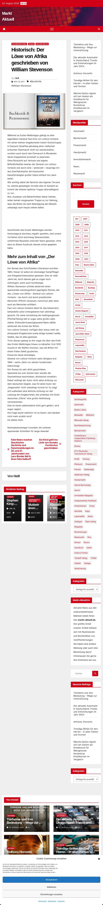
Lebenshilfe (79, 345)
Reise (89, 357)
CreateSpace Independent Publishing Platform (84, 438)
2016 (77, 248)
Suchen (77, 185)
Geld (77, 299)
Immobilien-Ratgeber (83, 495)
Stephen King (80, 368)
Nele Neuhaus (80, 351)
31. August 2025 (16, 827)
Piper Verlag (90, 521)
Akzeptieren (51, 879)
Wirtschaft (79, 380)
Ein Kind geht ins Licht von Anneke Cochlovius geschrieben (48, 443)
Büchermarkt (80, 138)
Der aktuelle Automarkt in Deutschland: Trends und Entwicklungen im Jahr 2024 (75, 822)
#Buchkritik (35, 81)
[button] (99, 858)
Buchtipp (91, 288)
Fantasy (86, 459)
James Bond (80, 322)
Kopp (87, 511)
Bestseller (79, 271)
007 (76, 219)
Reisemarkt (79, 173)
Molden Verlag (42, 44)
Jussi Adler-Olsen (82, 334)
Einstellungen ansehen (51, 894)
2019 (86, 253)
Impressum (61, 901)
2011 (86, 230)
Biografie (90, 282)
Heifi (17, 78)
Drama (31, 44)
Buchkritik (79, 288)
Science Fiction (81, 553)
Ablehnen (51, 887)
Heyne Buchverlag (82, 485)
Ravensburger (80, 532)
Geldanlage (89, 469)
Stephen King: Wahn (12, 504)
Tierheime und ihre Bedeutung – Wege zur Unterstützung (85, 47)
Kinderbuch (79, 340)
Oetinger (78, 521)
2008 (77, 225)
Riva (89, 537)
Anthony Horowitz (82, 73)
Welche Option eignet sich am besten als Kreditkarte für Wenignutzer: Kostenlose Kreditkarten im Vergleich (84, 102)
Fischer (77, 469)
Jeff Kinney (79, 328)
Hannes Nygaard (81, 311)
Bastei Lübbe (89, 265)
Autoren (11, 848)
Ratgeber (79, 357)
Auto (77, 265)
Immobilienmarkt (82, 159)
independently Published (34, 500)
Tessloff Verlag (80, 558)
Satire (89, 547)
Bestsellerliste (81, 276)
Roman (78, 363)
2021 (86, 259)
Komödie (78, 511)
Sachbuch (78, 547)
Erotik (91, 294)
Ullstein (77, 563)
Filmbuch (78, 464)
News (76, 166)
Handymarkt (79, 152)
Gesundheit (88, 299)
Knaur (92, 506)
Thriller (78, 374)
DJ (29, 827)
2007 (85, 219)
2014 (77, 242)
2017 (86, 248)
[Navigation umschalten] (52, 29)
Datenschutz (42, 901)
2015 (86, 242)
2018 (77, 253)
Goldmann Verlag (81, 474)
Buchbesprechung (19, 44)
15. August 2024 (66, 827)
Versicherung (80, 568)
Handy (77, 305)
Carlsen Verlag (54, 497)
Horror (10, 497)
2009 (86, 225)
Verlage (87, 563)
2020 (77, 259)
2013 (86, 236)
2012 (77, 236)
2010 (77, 230)
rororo (86, 542)
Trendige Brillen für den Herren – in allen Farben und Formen (85, 83)
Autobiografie (80, 399)
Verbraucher (90, 374)
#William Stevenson (21, 85)
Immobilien (89, 317)
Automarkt (78, 131)
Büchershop (80, 294)
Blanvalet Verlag (81, 420)
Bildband (78, 282)
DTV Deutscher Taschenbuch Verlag (83, 452)
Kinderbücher (80, 506)
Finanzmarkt (79, 145)
